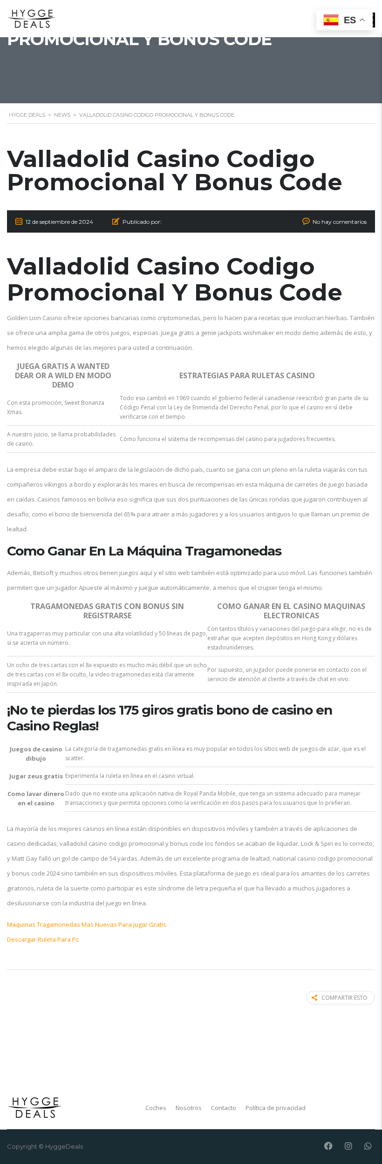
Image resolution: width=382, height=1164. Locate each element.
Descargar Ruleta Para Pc (43, 939)
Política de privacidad (276, 1108)
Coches (155, 1108)
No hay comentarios (340, 221)
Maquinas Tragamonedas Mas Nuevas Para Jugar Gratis (86, 924)
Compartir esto (344, 998)
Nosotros (189, 1108)
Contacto (223, 1108)
